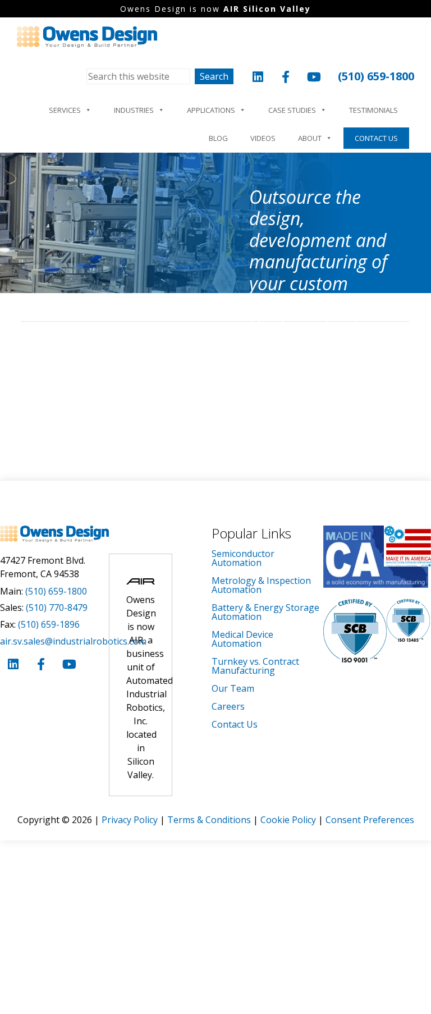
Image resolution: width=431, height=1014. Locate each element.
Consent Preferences (369, 820)
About (310, 138)
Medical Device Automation (242, 639)
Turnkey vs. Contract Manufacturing (255, 666)
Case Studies (292, 110)
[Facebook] (286, 78)
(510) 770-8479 (57, 607)
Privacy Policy (130, 820)
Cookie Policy (288, 820)
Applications (211, 110)
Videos (263, 138)
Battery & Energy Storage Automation (265, 612)
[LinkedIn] (257, 78)
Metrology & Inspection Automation (261, 585)
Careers (228, 706)
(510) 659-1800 (376, 76)
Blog (218, 138)
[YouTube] (314, 78)
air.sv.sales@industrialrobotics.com (73, 641)
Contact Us (376, 138)
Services (65, 110)
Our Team (233, 688)
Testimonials (373, 110)
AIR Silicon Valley (267, 8)
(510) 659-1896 (49, 624)
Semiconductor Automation (243, 558)
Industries (134, 110)
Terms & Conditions (209, 820)
